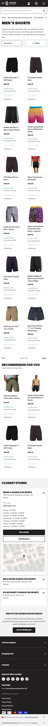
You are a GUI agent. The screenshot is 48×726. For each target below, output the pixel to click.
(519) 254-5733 (9, 506)
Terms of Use (6, 698)
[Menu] (3, 3)
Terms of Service (7, 706)
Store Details (24, 532)
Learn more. (34, 723)
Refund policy (6, 709)
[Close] (43, 717)
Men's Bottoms (38, 17)
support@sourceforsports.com (16, 688)
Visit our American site (31, 717)
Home (4, 17)
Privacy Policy (6, 702)
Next (44, 358)
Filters (37, 43)
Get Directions (24, 539)
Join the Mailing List (24, 630)
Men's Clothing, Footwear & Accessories (20, 17)
